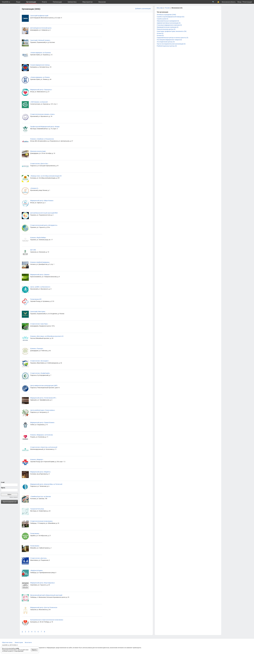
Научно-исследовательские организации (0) (171, 44)
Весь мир (160, 8)
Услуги (44, 2)
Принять (34, 650)
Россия (167, 8)
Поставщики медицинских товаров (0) (169, 39)
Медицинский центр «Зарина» (40, 274)
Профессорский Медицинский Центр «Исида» (45, 126)
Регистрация (247, 2)
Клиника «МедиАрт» (36, 459)
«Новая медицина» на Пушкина (40, 52)
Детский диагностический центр (40, 28)
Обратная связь (7, 642)
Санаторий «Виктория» (37, 311)
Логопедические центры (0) (166, 42)
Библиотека (72, 2)
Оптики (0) (160, 35)
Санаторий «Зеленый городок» (40, 40)
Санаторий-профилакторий (39, 15)
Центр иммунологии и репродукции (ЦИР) (43, 385)
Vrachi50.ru (6, 2)
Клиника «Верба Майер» (38, 237)
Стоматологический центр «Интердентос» (44, 225)
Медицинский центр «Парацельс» (41, 89)
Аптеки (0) (160, 33)
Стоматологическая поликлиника (41, 521)
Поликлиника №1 (36, 299)
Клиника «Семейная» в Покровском (42, 139)
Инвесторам (19, 642)
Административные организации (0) (168, 23)
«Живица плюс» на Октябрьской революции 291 (46, 176)
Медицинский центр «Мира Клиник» (42, 200)
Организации (31, 2)
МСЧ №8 (33, 250)
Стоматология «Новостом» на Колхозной (43, 447)
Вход (239, 2)
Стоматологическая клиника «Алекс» (42, 114)
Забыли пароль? (14, 497)
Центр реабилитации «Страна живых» (42, 410)
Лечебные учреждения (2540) (166, 14)
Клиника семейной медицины (40, 262)
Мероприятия (87, 2)
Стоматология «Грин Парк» (39, 324)
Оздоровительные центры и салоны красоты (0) (172, 37)
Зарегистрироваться (9, 502)
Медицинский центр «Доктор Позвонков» (43, 607)
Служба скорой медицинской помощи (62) (170, 17)
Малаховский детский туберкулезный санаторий (46, 595)
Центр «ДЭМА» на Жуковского (40, 287)
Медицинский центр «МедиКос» (40, 472)
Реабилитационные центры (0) (167, 46)
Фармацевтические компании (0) (167, 27)
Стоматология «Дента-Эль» (39, 163)
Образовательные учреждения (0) (168, 21)
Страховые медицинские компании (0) (169, 25)
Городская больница (37, 509)
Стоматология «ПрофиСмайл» (40, 373)
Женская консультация (38, 151)
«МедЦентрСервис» (36, 570)
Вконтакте (28, 642)
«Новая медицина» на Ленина (40, 77)
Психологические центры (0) (166, 29)
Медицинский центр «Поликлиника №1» (43, 398)
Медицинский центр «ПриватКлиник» (42, 422)
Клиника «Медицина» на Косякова (41, 435)
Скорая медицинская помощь (40, 65)
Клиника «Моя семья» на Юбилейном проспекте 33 (46, 336)
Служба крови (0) (162, 19)
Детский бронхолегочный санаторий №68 (44, 213)
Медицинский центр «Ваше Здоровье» (42, 583)
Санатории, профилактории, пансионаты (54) (171, 31)
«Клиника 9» (34, 188)
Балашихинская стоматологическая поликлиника (46, 620)
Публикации (57, 2)
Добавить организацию (143, 8)
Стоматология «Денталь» (38, 558)
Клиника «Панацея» (36, 348)
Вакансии (102, 2)
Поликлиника (34, 533)
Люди (18, 2)
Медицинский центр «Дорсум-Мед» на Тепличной (46, 484)
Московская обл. (177, 8)
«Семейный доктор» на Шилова (40, 496)
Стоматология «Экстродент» (39, 361)
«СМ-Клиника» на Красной (39, 102)
